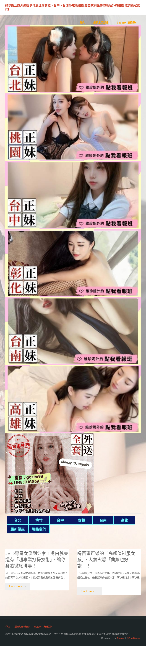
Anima (120, 638)
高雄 (124, 520)
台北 (17, 520)
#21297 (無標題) (42, 626)
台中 (60, 520)
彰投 (81, 520)
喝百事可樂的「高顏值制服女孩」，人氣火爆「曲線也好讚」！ (106, 560)
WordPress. (134, 638)
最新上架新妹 (21, 626)
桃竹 (39, 520)
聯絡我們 (39, 529)
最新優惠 (18, 529)
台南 (103, 520)
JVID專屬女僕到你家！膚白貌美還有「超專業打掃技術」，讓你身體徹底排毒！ (36, 560)
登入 (7, 626)
